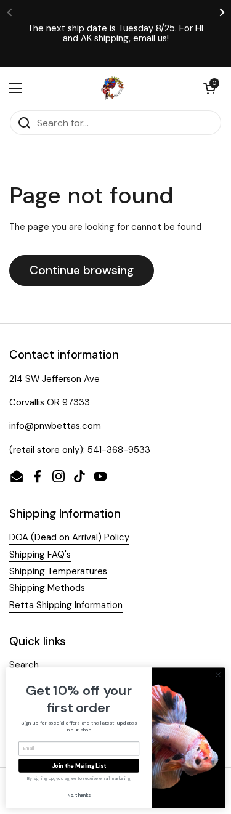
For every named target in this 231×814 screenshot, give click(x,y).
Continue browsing (82, 270)
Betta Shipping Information (66, 605)
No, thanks (79, 795)
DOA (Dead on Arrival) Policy (69, 537)
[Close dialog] (218, 675)
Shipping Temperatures (58, 571)
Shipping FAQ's (40, 554)
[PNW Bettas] (112, 88)
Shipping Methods (47, 588)
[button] (209, 88)
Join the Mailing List (79, 765)
